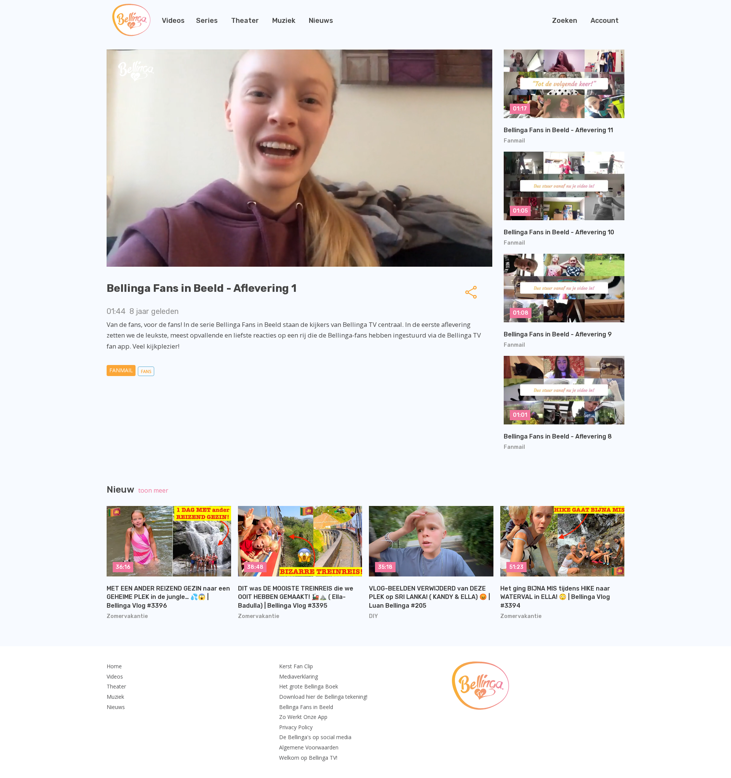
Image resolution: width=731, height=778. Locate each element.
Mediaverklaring (298, 676)
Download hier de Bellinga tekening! (323, 696)
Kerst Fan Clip (296, 666)
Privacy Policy (296, 727)
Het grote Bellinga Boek (308, 686)
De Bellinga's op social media (315, 737)
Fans (146, 371)
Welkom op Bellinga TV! (308, 757)
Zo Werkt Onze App (303, 716)
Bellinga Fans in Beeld (306, 707)
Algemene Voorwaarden (308, 747)
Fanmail (121, 370)
